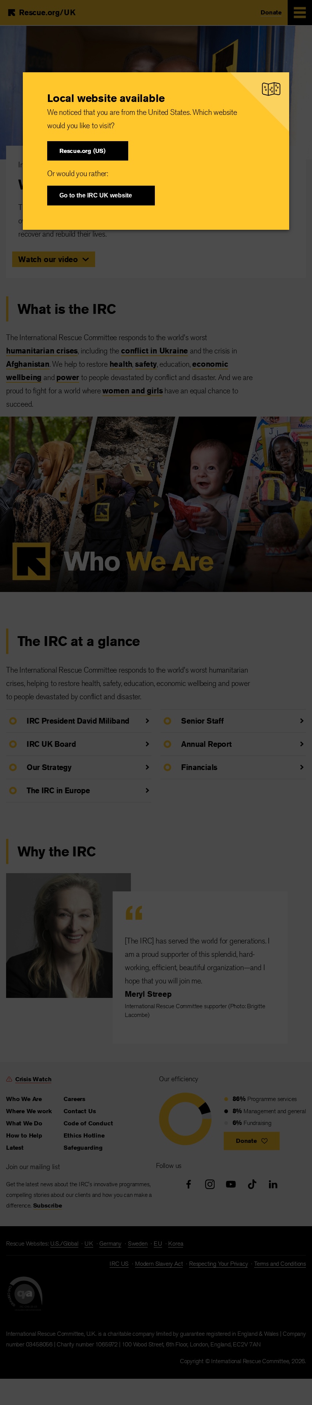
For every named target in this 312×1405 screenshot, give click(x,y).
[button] (87, 151)
